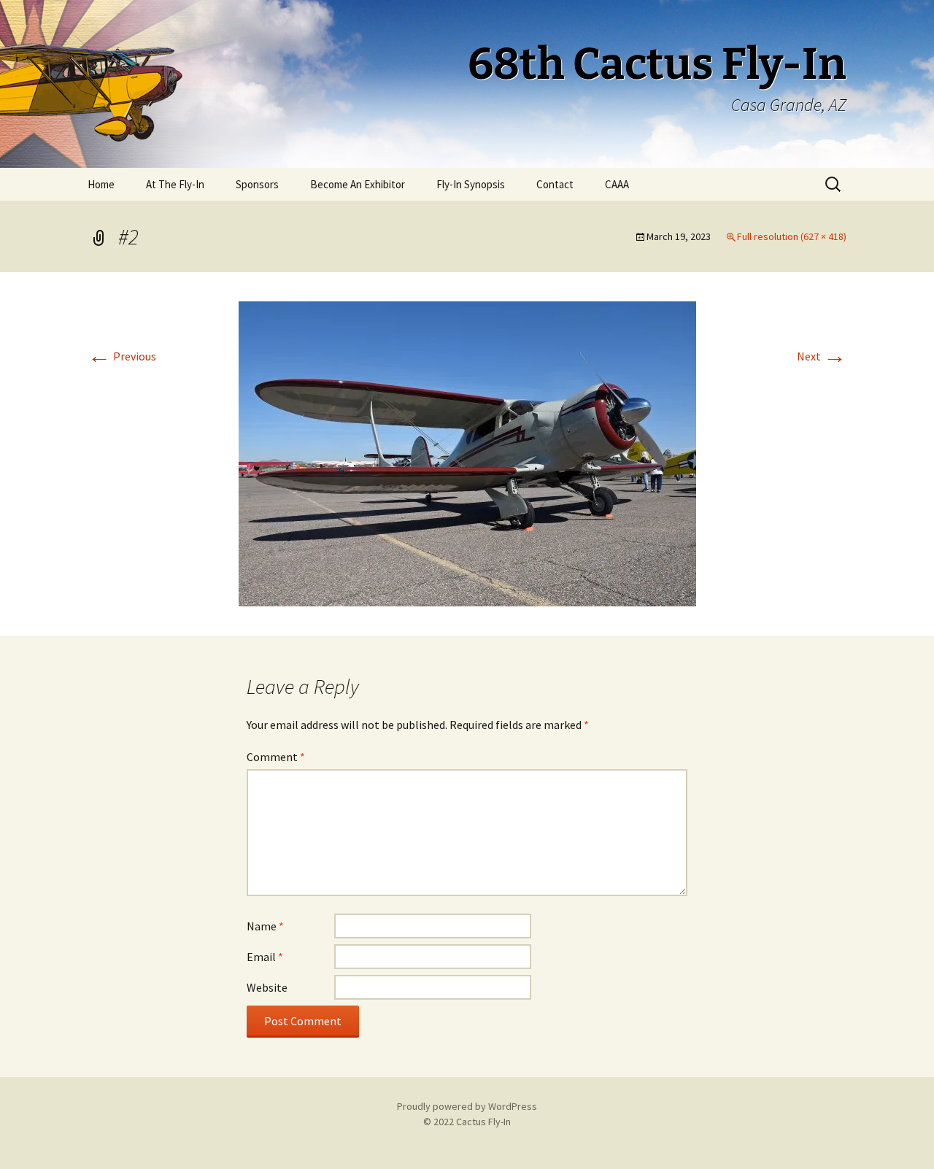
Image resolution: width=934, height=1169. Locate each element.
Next (821, 356)
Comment (276, 756)
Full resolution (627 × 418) (791, 236)
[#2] (467, 452)
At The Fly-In (175, 184)
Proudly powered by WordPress (467, 1106)
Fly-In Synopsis (470, 184)
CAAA (617, 184)
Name (265, 926)
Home (101, 184)
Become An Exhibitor (357, 184)
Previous (122, 356)
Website (267, 987)
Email (265, 956)
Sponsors (257, 184)
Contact (555, 184)
